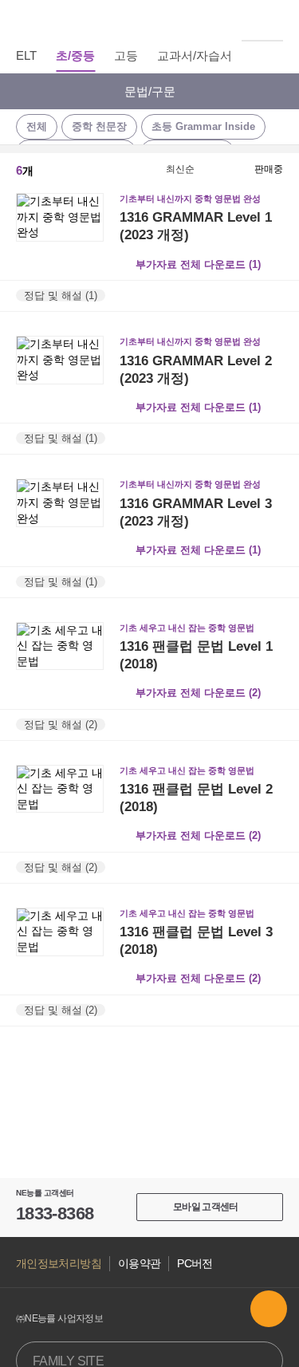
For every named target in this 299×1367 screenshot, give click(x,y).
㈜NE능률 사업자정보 (59, 1318)
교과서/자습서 (194, 55)
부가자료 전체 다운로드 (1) (198, 264)
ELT (26, 55)
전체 (36, 126)
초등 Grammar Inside (203, 126)
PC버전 (194, 1264)
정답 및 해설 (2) (60, 724)
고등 (126, 55)
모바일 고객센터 (205, 1206)
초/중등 (75, 55)
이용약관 (139, 1264)
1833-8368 (54, 1213)
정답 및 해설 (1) (60, 295)
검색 (274, 20)
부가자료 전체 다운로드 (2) (198, 693)
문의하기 (268, 1308)
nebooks (150, 20)
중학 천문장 (99, 126)
